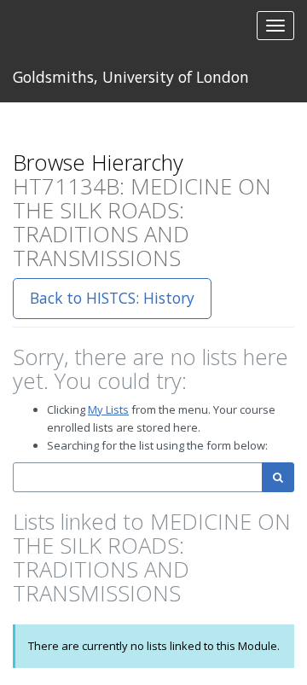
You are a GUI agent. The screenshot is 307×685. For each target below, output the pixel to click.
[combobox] (138, 477)
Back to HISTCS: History (112, 297)
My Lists (108, 409)
